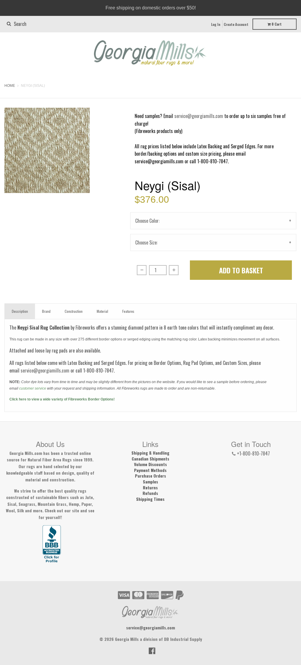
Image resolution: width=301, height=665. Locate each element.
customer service (32, 388)
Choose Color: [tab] (147, 220)
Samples (150, 482)
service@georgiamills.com (198, 115)
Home (9, 86)
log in (215, 24)
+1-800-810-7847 (253, 453)
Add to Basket (241, 270)
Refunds (150, 493)
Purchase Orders (150, 476)
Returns (150, 488)
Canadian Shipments (150, 459)
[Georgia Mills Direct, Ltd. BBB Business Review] (51, 544)
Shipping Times (150, 499)
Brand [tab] (46, 311)
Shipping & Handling (150, 453)
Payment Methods (150, 470)
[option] (47, 150)
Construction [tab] (74, 311)
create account (236, 24)
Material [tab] (102, 311)
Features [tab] (128, 311)
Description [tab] (20, 311)
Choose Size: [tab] (146, 242)
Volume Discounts (150, 464)
